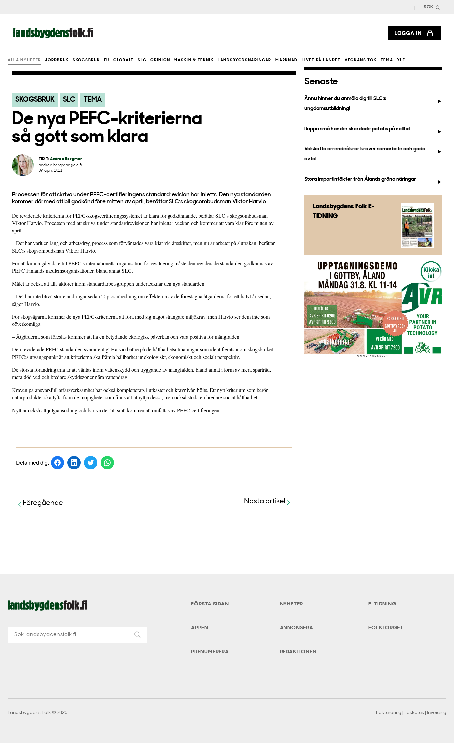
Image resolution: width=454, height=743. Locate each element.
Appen (199, 628)
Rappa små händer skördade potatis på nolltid (357, 129)
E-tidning (382, 604)
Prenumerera (210, 652)
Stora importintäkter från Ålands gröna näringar (360, 179)
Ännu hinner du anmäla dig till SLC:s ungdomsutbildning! (345, 103)
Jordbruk (56, 60)
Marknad (286, 60)
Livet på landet (321, 60)
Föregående (43, 503)
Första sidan (210, 604)
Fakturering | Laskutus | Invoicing (411, 712)
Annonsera (296, 628)
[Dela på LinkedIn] (74, 462)
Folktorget (385, 628)
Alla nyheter (24, 60)
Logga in (408, 33)
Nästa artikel (264, 501)
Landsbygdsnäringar (244, 60)
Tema (387, 60)
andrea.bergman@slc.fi (60, 165)
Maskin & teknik (193, 60)
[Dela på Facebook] (57, 462)
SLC (142, 60)
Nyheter (291, 604)
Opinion (160, 60)
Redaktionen (298, 652)
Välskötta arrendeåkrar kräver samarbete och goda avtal (364, 153)
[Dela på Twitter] (90, 462)
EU (106, 60)
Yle (401, 60)
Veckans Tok (360, 60)
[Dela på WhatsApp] (107, 462)
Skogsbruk (86, 60)
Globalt (123, 60)
